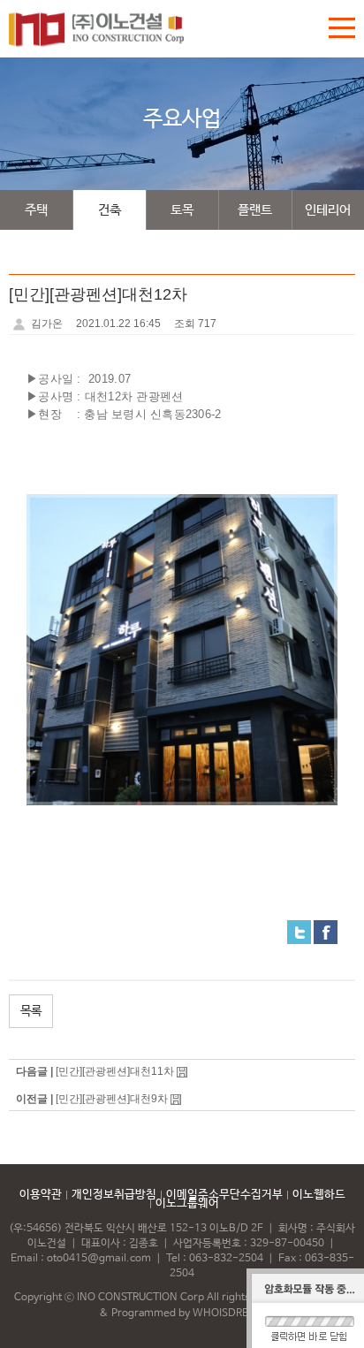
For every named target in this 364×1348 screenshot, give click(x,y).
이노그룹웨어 (187, 1203)
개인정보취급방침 (114, 1194)
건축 (109, 209)
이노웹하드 (318, 1194)
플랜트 (255, 209)
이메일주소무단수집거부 (224, 1194)
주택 (36, 209)
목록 (31, 1011)
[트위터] (299, 931)
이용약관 (40, 1194)
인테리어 (328, 209)
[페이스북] (325, 931)
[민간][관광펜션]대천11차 (115, 1071)
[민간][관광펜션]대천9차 (112, 1099)
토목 (182, 209)
